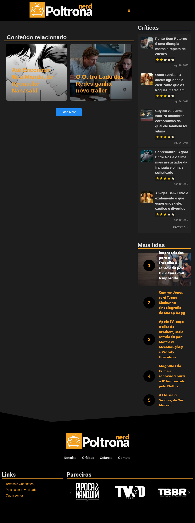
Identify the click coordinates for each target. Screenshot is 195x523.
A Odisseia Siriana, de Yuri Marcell (172, 400)
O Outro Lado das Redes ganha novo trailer (100, 84)
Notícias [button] (70, 458)
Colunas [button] (106, 458)
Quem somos (15, 495)
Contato (124, 458)
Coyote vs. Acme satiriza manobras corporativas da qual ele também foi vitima (171, 121)
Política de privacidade (21, 489)
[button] (129, 10)
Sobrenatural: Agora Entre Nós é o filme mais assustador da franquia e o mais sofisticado (171, 162)
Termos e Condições (20, 484)
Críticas (88, 458)
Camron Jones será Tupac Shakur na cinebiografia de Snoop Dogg (172, 302)
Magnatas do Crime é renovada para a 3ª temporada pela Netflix (172, 376)
